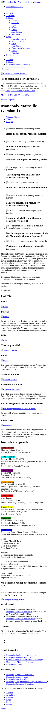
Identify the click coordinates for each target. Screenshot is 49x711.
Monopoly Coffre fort (15, 664)
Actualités (10, 15)
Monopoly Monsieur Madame (18, 657)
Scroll (3, 709)
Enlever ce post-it (8, 99)
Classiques (15, 20)
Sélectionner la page (14, 6)
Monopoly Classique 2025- (17, 677)
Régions (14, 27)
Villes (13, 25)
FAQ (13, 43)
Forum (9, 704)
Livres (14, 50)
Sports (14, 29)
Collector (15, 22)
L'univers (10, 55)
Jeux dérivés (16, 32)
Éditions (9, 18)
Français (9, 121)
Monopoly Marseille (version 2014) (20, 91)
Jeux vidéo (15, 34)
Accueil (9, 13)
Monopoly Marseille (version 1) (19, 64)
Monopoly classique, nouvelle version (22, 655)
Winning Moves (12, 117)
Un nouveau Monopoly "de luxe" (20, 662)
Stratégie (15, 53)
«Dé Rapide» (16, 46)
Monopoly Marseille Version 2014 (15, 95)
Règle (8, 36)
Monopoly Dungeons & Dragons (20, 684)
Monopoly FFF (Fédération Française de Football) (27, 681)
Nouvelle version (18, 39)
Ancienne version (18, 41)
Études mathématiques (20, 48)
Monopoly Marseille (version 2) (19, 612)
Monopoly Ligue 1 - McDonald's (20, 674)
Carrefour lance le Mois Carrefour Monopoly (24, 660)
